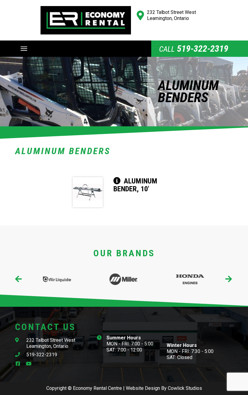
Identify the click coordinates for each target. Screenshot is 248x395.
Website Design (143, 388)
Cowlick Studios (185, 388)
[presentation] (19, 279)
